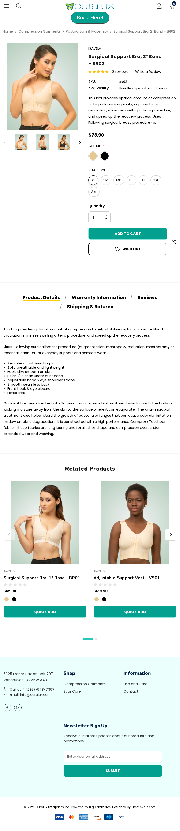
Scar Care (72, 691)
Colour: (96, 145)
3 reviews (120, 72)
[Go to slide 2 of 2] (96, 639)
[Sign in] (159, 6)
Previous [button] (5, 142)
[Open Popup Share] (174, 242)
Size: (96, 170)
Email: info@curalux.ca (29, 694)
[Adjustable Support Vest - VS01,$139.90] (135, 522)
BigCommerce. (100, 807)
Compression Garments (85, 683)
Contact (131, 691)
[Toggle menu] (6, 6)
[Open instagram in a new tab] (18, 707)
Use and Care (135, 683)
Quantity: (97, 206)
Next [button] (80, 142)
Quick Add (45, 612)
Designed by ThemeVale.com (134, 807)
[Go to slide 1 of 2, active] (88, 639)
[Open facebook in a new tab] (7, 707)
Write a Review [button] (148, 72)
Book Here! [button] (90, 17)
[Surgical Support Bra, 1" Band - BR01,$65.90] (45, 522)
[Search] (18, 6)
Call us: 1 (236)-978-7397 (32, 689)
